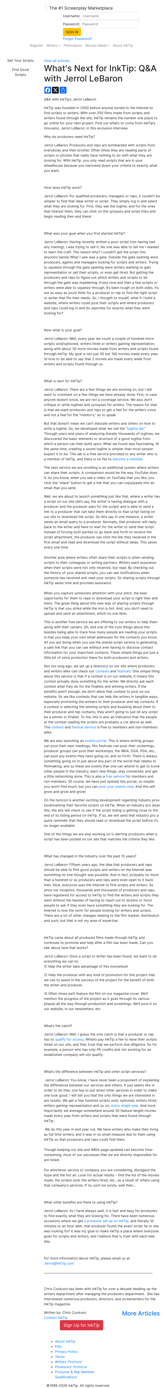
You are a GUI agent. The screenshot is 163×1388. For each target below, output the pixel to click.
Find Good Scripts (20, 72)
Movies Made (96, 45)
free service (115, 776)
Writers (52, 45)
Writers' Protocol (68, 1362)
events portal (95, 741)
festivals (124, 671)
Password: (71, 24)
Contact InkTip (55, 1317)
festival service (84, 727)
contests (102, 671)
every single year (124, 1105)
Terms (60, 1356)
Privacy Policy (66, 1351)
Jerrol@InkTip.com (59, 1263)
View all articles (56, 61)
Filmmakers (73, 45)
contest (58, 727)
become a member (128, 459)
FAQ (58, 1346)
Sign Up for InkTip (81, 1325)
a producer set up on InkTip (106, 1221)
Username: (71, 16)
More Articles (141, 1313)
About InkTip (123, 45)
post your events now (116, 786)
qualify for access (69, 1039)
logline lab (135, 428)
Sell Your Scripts (20, 60)
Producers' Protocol (71, 1367)
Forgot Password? (77, 38)
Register (36, 45)
